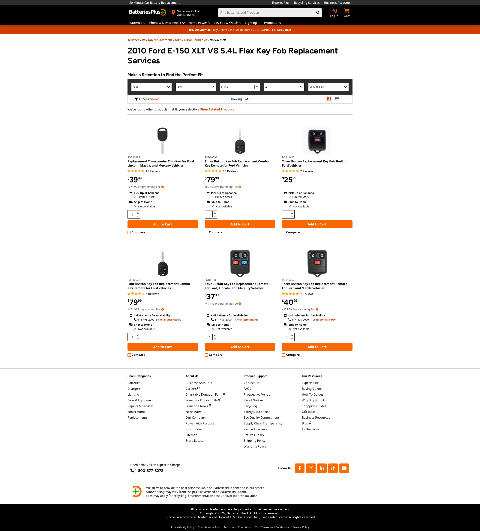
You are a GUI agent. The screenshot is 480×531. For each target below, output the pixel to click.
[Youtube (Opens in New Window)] (344, 468)
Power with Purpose (200, 423)
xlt (206, 40)
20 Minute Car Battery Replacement (154, 3)
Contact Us (251, 383)
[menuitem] (137, 23)
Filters (144, 99)
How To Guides (312, 394)
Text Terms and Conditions (272, 527)
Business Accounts (337, 3)
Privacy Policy (301, 527)
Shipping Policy (254, 441)
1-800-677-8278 (149, 470)
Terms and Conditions (237, 527)
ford (178, 40)
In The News (310, 429)
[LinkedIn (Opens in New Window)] (322, 468)
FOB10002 (288, 280)
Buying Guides (312, 389)
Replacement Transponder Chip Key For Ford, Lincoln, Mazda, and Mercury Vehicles (161, 163)
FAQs (247, 389)
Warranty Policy (255, 446)
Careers (191, 389)
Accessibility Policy (182, 527)
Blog (305, 423)
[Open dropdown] (162, 187)
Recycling (250, 406)
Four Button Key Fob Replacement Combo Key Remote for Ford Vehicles (159, 286)
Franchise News (197, 406)
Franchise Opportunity (202, 400)
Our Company (196, 417)
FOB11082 (211, 280)
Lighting (133, 394)
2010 (197, 40)
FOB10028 (134, 280)
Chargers (134, 389)
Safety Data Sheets (257, 412)
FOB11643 (288, 157)
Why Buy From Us (314, 400)
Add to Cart (162, 224)
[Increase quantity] (137, 212)
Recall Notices (253, 400)
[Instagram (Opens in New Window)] (311, 468)
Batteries (134, 383)
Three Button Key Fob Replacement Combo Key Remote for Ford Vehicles (237, 163)
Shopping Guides (314, 406)
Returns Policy (254, 435)
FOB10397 (134, 157)
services (133, 40)
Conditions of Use (209, 527)
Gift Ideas (309, 412)
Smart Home (137, 412)
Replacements (138, 417)
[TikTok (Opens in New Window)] (333, 468)
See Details (284, 30)
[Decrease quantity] (137, 215)
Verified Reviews (255, 429)
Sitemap (191, 435)
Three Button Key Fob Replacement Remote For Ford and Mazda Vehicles (314, 286)
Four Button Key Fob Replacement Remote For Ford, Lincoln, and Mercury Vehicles (236, 286)
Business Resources (316, 417)
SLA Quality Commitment (261, 417)
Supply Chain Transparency (263, 423)
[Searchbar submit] (318, 12)
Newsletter (193, 412)
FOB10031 (211, 157)
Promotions (194, 429)
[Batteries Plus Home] (148, 12)
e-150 (188, 40)
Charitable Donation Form (204, 394)
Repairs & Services (141, 406)
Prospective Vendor (258, 394)
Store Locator (195, 441)
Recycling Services (307, 3)
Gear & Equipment (141, 400)
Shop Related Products (217, 109)
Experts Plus (281, 3)
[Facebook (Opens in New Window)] (299, 468)
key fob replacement (157, 40)
